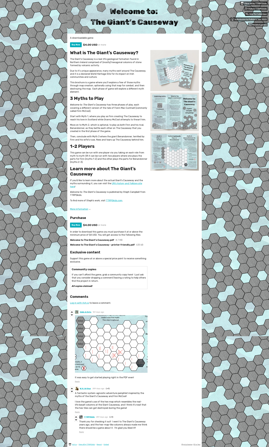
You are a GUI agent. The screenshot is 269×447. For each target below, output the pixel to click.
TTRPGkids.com (114, 200)
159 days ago (98, 312)
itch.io (74, 444)
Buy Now (76, 45)
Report (99, 444)
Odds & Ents (85, 312)
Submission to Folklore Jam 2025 (251, 19)
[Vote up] (71, 312)
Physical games (186, 444)
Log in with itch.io (79, 303)
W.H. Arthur (85, 388)
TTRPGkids (89, 417)
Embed (106, 444)
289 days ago (98, 388)
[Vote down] (71, 315)
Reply (77, 381)
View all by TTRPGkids (87, 444)
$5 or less (196, 444)
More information (79, 209)
